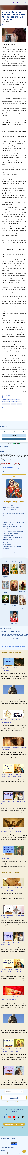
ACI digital (7, 395)
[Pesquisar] (26, 2)
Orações (16, 1109)
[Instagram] (9, 1117)
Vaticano (19, 403)
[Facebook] (5, 1117)
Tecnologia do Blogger (15, 1153)
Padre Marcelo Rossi (7, 467)
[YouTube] (14, 1117)
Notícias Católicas (16, 401)
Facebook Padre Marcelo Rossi (10, 469)
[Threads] (22, 1117)
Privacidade (14, 1111)
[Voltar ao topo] (24, 1151)
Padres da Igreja (6, 403)
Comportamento (6, 399)
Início (5, 1109)
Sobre (10, 1109)
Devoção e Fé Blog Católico (11, 2)
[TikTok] (14, 1120)
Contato (21, 1109)
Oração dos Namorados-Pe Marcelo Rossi (13, 1076)
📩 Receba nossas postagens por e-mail (14, 1124)
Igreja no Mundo (16, 399)
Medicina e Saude (6, 401)
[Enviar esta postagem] (2, 397)
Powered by (10, 443)
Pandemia (13, 403)
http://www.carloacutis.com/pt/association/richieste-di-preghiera (14, 646)
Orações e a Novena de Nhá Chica (11, 695)
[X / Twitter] (18, 1117)
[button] (2, 24)
